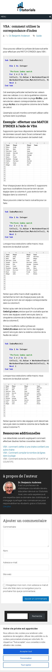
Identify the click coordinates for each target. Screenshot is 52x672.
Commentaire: (9, 527)
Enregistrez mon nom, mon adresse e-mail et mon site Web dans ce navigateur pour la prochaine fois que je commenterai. (25, 588)
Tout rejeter (26, 665)
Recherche (37, 616)
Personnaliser (26, 658)
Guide (39, 36)
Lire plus (7, 506)
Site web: (7, 574)
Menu (3, 17)
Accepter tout (26, 651)
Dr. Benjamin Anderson (19, 36)
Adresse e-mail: (10, 562)
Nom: (5, 551)
